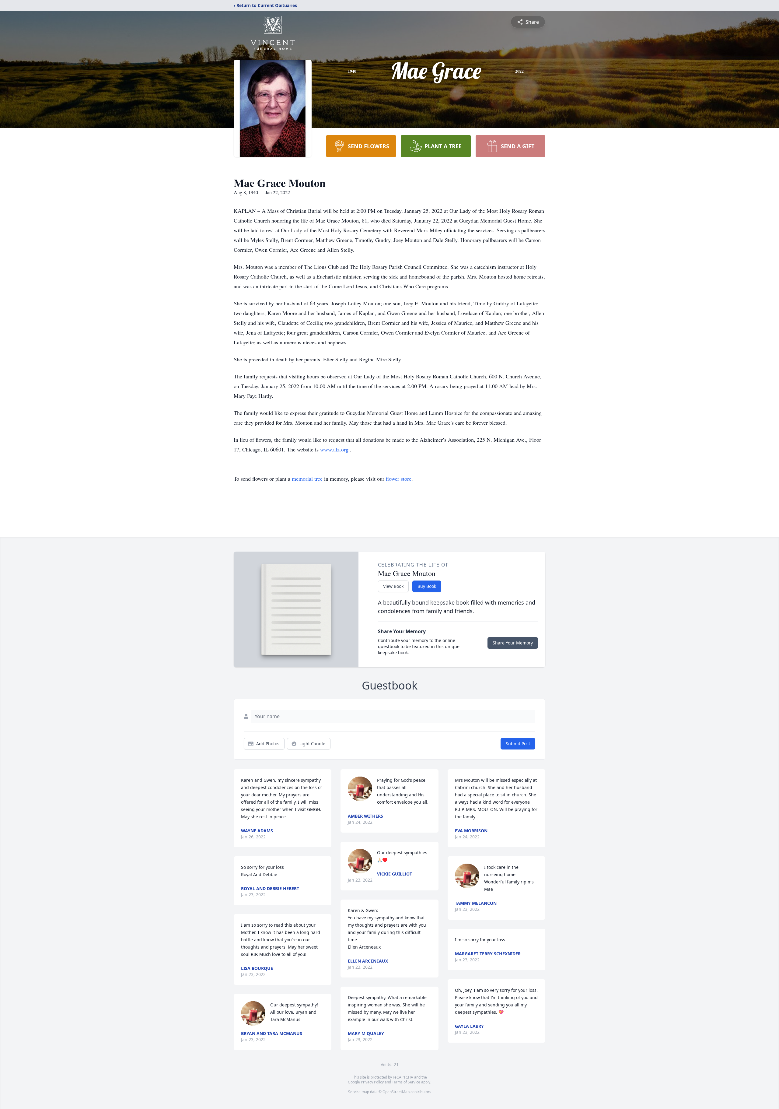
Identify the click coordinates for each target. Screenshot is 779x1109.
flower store (398, 478)
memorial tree (307, 478)
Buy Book (426, 586)
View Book (393, 586)
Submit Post (518, 743)
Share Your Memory (513, 643)
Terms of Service (406, 1082)
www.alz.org (335, 449)
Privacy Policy (372, 1082)
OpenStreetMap (396, 1091)
